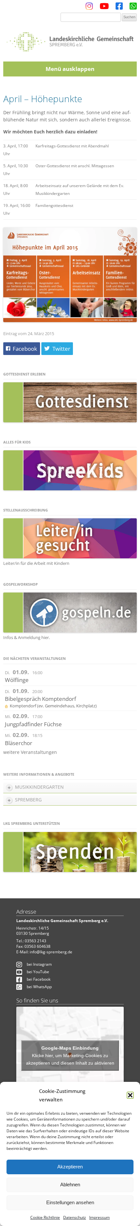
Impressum (99, 1217)
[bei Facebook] (119, 7)
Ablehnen (70, 1184)
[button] (130, 1095)
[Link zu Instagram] (89, 7)
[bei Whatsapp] (133, 7)
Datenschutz (74, 1217)
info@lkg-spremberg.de (51, 952)
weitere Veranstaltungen (30, 752)
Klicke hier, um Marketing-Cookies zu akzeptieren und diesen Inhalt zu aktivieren (70, 1059)
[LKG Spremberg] (70, 39)
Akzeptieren (70, 1166)
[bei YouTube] (104, 7)
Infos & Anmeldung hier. (26, 637)
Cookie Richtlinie (45, 1217)
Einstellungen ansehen (70, 1202)
